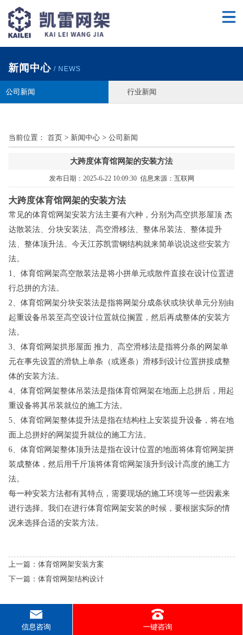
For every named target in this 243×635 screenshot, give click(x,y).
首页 (54, 137)
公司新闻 (20, 91)
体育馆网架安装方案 (71, 564)
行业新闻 (142, 91)
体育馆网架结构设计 (71, 579)
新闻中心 (85, 137)
